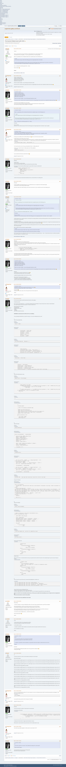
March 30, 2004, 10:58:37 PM (17, 298)
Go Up (6, 755)
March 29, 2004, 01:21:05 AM (17, 48)
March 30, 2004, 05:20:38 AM (17, 284)
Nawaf (7, 653)
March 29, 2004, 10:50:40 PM (17, 239)
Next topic (59, 43)
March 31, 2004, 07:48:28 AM (17, 653)
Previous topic (54, 43)
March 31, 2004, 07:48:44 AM (17, 690)
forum (24, 72)
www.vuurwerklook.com (17, 72)
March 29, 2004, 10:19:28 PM (17, 196)
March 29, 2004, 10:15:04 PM (17, 181)
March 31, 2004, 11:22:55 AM (17, 726)
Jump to (48, 759)
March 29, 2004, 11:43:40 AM (17, 108)
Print (60, 755)
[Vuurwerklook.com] (5, 60)
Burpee (7, 48)
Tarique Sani (8, 75)
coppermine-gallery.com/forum (12, 28)
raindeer (8, 601)
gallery (21, 72)
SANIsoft (15, 86)
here (29, 316)
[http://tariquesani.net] (5, 84)
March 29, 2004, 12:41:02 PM (17, 129)
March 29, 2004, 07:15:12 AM (17, 75)
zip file (19, 275)
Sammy (7, 90)
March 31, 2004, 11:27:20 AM (17, 740)
